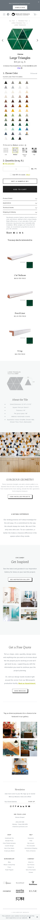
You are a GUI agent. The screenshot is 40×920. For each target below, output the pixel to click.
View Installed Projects (20, 496)
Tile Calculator (31, 846)
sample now (20, 7)
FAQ (31, 841)
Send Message (20, 691)
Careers (31, 872)
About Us (30, 862)
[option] (20, 39)
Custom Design (9, 846)
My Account (30, 843)
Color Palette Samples (9, 843)
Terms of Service (31, 851)
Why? (28, 175)
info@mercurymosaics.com (20, 826)
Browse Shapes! (20, 817)
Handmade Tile (9, 838)
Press (9, 867)
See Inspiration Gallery (20, 579)
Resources (31, 838)
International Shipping (31, 848)
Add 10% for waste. (19, 175)
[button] (25, 145)
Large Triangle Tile (18, 23)
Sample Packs (9, 841)
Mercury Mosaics (22, 912)
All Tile (12, 21)
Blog (9, 862)
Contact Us (31, 867)
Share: (9, 232)
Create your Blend (9, 851)
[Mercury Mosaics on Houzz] (23, 806)
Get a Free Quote (9, 848)
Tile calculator (9, 164)
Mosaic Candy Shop (9, 864)
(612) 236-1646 (20, 822)
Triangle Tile (23, 21)
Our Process (30, 864)
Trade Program (9, 870)
